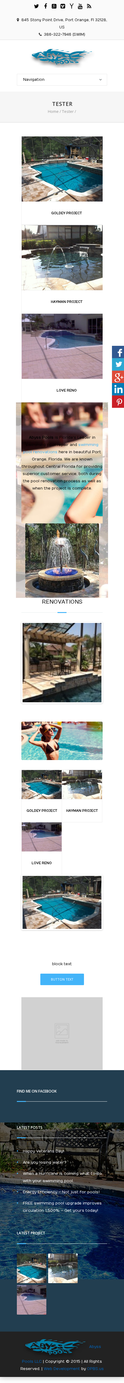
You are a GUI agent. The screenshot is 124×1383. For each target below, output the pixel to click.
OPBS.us (95, 1368)
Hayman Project (66, 302)
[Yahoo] (71, 6)
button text (62, 979)
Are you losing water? (45, 1162)
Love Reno (67, 390)
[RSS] (89, 6)
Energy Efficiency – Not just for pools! (61, 1192)
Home (53, 111)
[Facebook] (45, 6)
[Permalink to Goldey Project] (62, 902)
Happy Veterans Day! (43, 1151)
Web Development (62, 1368)
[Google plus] (54, 6)
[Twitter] (36, 6)
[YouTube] (80, 6)
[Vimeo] (63, 6)
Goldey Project (66, 213)
